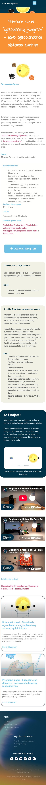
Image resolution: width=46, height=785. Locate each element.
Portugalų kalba (19, 231)
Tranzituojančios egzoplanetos (14, 135)
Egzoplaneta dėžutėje (12, 141)
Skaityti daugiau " (9, 647)
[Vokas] (34, 758)
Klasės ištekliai (7, 586)
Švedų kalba (8, 234)
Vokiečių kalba (9, 228)
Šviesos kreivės (20, 586)
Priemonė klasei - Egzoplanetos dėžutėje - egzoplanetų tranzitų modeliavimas (19, 683)
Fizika (10, 589)
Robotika (17, 589)
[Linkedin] (29, 758)
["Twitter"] (16, 758)
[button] (34, 3)
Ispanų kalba (32, 231)
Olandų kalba (31, 225)
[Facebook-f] (11, 758)
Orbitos (4, 589)
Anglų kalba (8, 225)
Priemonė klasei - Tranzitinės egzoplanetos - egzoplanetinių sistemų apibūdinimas (19, 625)
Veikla (7, 717)
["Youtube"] (20, 758)
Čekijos (17, 225)
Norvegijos (7, 231)
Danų (23, 225)
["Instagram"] (25, 758)
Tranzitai (25, 589)
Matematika (33, 586)
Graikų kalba (21, 228)
